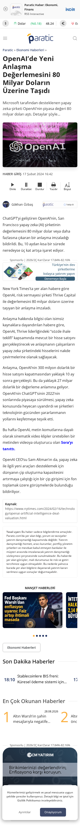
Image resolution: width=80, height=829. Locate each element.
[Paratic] (40, 39)
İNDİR (70, 9)
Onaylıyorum (53, 812)
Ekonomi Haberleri (30, 50)
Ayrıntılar (25, 812)
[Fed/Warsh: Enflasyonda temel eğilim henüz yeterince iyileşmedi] (32, 610)
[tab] (34, 636)
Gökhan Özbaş (22, 204)
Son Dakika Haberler (29, 661)
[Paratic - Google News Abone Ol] (60, 206)
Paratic (8, 50)
